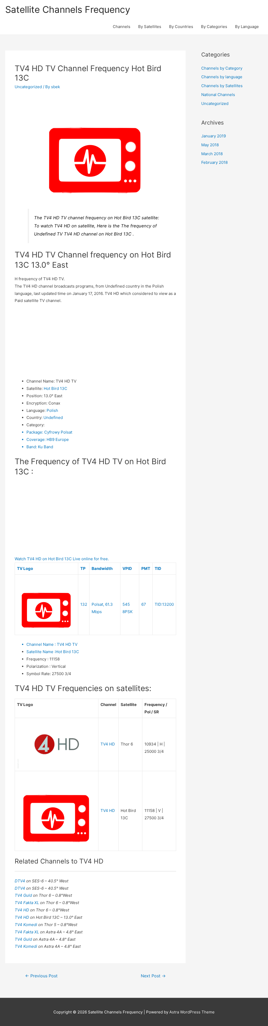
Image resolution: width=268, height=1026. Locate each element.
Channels (121, 26)
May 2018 (210, 144)
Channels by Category (221, 68)
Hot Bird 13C (55, 388)
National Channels (218, 94)
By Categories (214, 26)
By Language (247, 26)
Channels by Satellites (222, 85)
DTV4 (20, 880)
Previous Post (41, 975)
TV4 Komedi (26, 924)
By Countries (181, 26)
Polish (52, 410)
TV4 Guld (24, 895)
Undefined (53, 417)
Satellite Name (40, 651)
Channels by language (221, 76)
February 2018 (214, 162)
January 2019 (213, 135)
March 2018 (212, 153)
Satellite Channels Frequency (67, 9)
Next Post (153, 975)
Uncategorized (28, 86)
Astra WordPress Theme (192, 1012)
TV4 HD (107, 744)
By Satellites (149, 26)
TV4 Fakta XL (27, 902)
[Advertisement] (95, 341)
